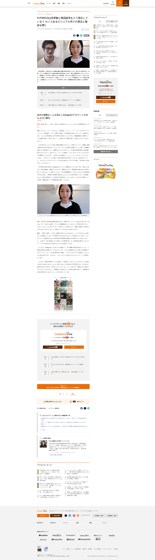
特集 (63, 3)
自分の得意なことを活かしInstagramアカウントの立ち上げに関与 (65, 92)
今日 (100, 21)
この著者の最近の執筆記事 (55, 455)
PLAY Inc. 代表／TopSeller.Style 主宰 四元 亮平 (47, 28)
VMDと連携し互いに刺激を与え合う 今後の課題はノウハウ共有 (64, 105)
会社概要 (90, 549)
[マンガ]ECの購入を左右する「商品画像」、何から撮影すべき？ (49, 491)
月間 (112, 21)
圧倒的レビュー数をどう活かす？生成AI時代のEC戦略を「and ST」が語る (78, 487)
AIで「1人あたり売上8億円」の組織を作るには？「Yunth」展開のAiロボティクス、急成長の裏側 (51, 478)
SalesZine (53, 522)
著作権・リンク (70, 549)
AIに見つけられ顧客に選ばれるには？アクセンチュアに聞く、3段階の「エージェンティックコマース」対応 (51, 485)
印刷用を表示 (42, 408)
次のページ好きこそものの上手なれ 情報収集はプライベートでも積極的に (63, 386)
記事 (54, 3)
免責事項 (84, 549)
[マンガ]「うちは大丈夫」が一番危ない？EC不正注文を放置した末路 (77, 482)
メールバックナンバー (64, 343)
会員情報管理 (78, 549)
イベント (69, 3)
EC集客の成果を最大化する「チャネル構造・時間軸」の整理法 (77, 477)
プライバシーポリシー (107, 549)
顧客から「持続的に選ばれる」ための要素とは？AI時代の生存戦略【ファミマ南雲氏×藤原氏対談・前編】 (78, 493)
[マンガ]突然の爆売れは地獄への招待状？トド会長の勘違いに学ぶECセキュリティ (51, 496)
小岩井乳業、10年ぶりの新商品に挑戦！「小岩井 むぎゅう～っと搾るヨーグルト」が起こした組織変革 (51, 471)
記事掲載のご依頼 (111, 515)
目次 (63, 88)
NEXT (73, 394)
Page (42, 100)
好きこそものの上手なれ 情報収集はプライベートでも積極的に (64, 100)
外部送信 (116, 549)
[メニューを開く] (29, 3)
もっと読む (42, 429)
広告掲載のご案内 (98, 515)
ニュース (48, 3)
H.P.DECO (68, 133)
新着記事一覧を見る (106, 151)
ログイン (75, 347)
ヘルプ (63, 549)
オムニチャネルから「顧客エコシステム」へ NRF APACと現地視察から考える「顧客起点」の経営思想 (78, 471)
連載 (59, 3)
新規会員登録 (53, 347)
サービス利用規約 (97, 549)
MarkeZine (40, 522)
